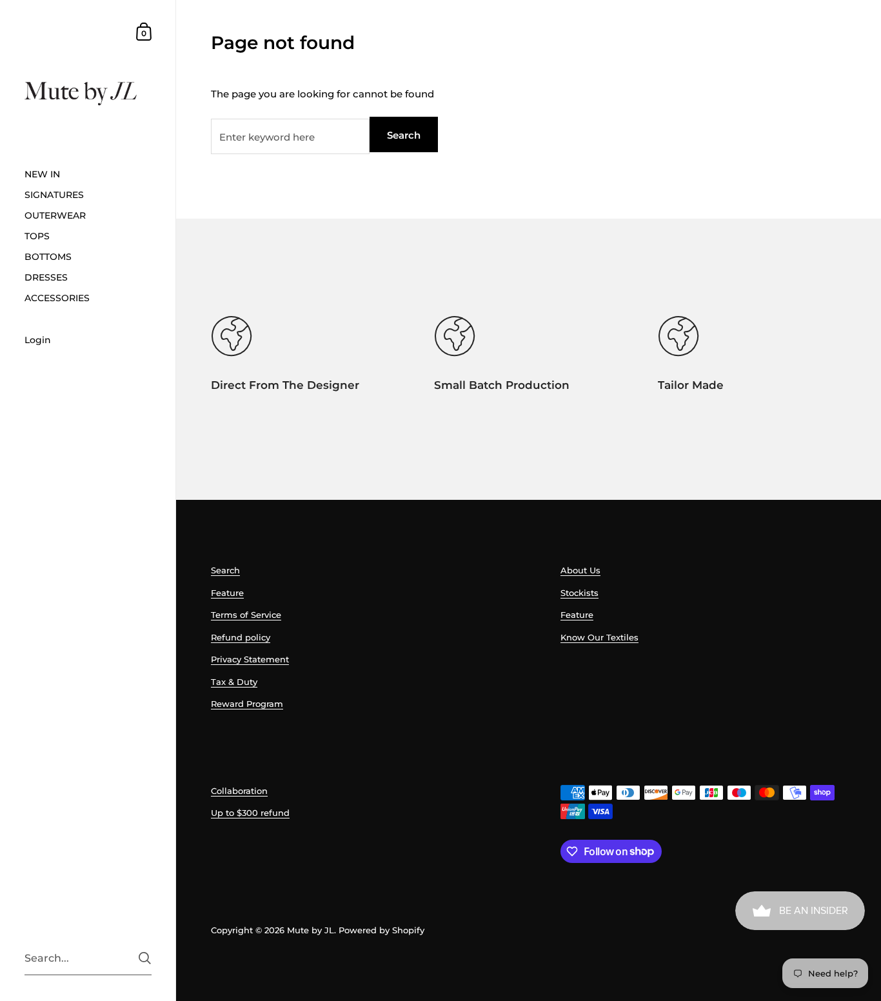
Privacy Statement (250, 659)
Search (404, 135)
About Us (580, 570)
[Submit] (145, 958)
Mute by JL (310, 930)
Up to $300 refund (250, 813)
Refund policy (240, 637)
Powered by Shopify (381, 930)
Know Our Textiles (599, 637)
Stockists (579, 593)
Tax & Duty (234, 682)
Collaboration (239, 791)
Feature (227, 593)
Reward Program (247, 704)
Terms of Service (246, 615)
